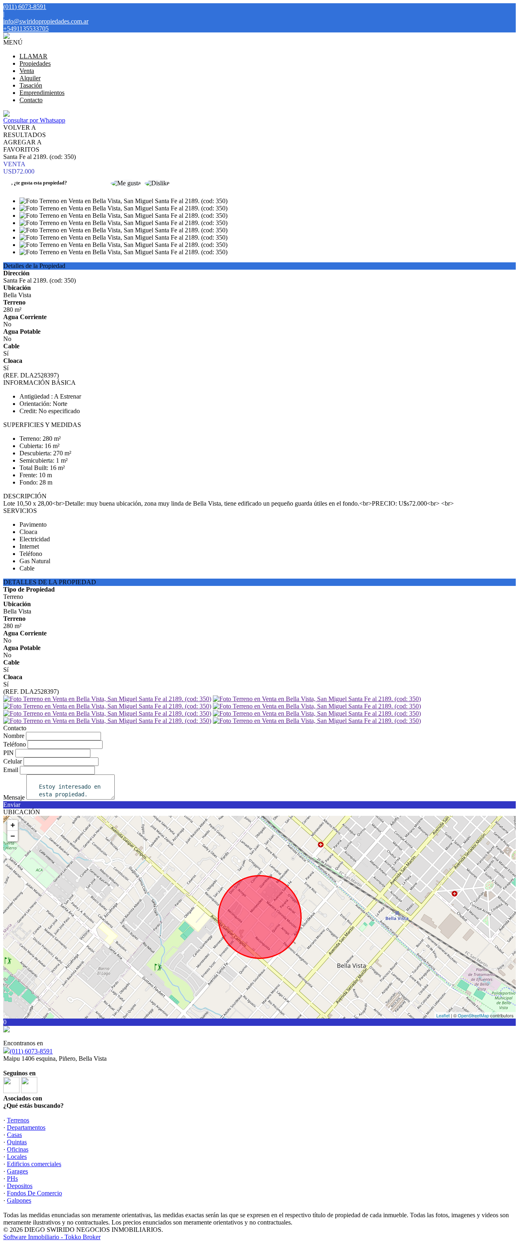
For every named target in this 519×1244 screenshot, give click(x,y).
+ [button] (13, 825)
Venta (26, 70)
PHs (12, 1178)
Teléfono (14, 744)
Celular (12, 761)
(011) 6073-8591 (31, 1051)
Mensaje (14, 797)
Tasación (30, 85)
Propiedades (35, 63)
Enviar (11, 804)
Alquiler (30, 78)
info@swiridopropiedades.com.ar (45, 21)
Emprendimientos (41, 92)
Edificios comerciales (34, 1163)
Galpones (19, 1200)
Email (10, 769)
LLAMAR (33, 56)
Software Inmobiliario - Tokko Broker (52, 1236)
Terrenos (18, 1120)
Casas (14, 1134)
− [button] (13, 836)
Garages (17, 1171)
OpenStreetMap (473, 1015)
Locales (17, 1156)
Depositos (19, 1185)
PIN (8, 752)
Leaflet (443, 1015)
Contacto (31, 100)
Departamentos (26, 1127)
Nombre (13, 735)
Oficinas (17, 1149)
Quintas (17, 1142)
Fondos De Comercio (34, 1193)
